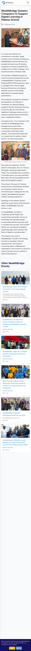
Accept (19, 648)
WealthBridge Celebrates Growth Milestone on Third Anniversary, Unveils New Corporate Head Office (15, 442)
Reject (12, 648)
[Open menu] (27, 2)
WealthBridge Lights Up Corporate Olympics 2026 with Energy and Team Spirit (15, 354)
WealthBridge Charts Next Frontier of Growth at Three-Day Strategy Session (15, 289)
